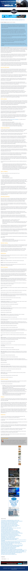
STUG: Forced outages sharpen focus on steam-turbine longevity (9, 524)
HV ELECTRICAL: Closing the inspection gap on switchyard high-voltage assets (11, 552)
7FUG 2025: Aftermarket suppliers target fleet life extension (8, 547)
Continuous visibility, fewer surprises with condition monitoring (9, 526)
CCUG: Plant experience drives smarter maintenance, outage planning (10, 525)
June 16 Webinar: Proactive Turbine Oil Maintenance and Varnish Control (10, 542)
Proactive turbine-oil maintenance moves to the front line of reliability (10, 538)
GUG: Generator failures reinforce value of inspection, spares (9, 523)
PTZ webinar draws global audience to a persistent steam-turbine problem (10, 532)
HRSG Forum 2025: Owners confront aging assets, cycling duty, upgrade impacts (11, 543)
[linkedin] (27, 8)
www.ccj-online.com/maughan (14, 119)
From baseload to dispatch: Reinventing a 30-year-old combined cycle (10, 531)
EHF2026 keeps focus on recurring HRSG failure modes (8, 536)
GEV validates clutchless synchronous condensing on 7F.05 (9, 554)
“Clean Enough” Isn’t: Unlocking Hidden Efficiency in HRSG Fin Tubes (10, 520)
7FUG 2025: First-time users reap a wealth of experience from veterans (10, 546)
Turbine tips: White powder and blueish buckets (7, 529)
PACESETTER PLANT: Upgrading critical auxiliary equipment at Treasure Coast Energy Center (13, 541)
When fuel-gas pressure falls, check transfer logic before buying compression (11, 535)
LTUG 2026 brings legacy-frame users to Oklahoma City (8, 548)
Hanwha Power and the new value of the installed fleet (8, 553)
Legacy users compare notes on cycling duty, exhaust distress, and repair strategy (11, 549)
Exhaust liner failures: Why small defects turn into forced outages (9, 530)
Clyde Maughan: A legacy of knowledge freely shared (8, 537)
